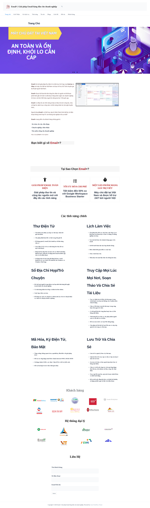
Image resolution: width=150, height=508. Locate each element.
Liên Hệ (56, 14)
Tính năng (35, 14)
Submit (54, 493)
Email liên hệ (56, 485)
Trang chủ (8, 14)
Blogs (49, 14)
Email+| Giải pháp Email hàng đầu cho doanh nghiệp (34, 6)
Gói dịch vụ (25, 14)
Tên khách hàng (57, 467)
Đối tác (63, 14)
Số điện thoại (56, 476)
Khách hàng (71, 14)
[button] (72, 72)
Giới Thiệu (16, 14)
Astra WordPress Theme (96, 505)
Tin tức (43, 14)
